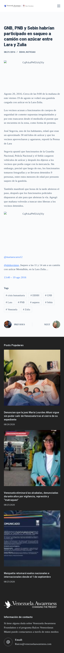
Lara (9, 302)
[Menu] (58, 5)
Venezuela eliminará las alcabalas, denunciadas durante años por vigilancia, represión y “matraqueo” (31, 496)
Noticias (30, 52)
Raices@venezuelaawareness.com (33, 644)
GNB (48, 295)
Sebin (49, 302)
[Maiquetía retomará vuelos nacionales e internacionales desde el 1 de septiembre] (32, 538)
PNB (21, 302)
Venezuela (11, 309)
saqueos (34, 302)
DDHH (22, 52)
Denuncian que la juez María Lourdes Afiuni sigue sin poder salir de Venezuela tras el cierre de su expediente (31, 416)
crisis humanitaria (15, 295)
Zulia (26, 309)
